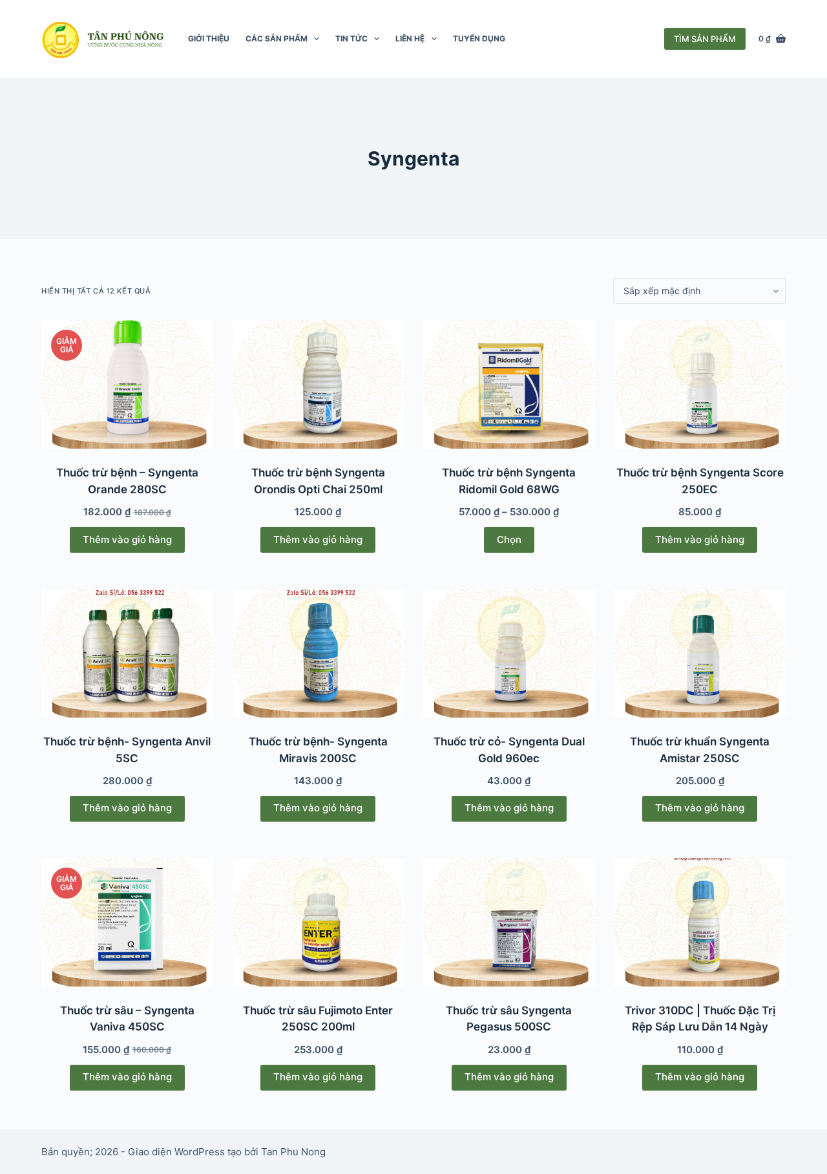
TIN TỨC (351, 38)
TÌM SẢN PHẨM (705, 39)
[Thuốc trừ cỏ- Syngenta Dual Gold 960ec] (509, 653)
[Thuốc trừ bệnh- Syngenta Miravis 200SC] (318, 653)
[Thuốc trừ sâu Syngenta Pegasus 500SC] (509, 922)
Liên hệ (409, 38)
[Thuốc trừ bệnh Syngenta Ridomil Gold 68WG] (509, 384)
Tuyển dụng (479, 38)
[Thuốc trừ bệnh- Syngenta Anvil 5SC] (127, 653)
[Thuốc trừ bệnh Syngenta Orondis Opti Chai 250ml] (318, 384)
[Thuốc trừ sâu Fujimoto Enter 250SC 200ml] (318, 922)
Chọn (509, 539)
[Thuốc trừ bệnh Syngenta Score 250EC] (700, 384)
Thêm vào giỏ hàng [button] (127, 539)
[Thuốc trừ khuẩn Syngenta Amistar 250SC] (700, 653)
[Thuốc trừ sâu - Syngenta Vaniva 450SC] (127, 922)
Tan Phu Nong (293, 1152)
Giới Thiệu (208, 38)
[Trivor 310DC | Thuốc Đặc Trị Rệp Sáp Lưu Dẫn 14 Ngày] (700, 922)
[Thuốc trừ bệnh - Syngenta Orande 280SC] (127, 384)
